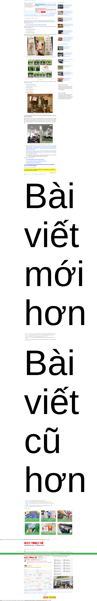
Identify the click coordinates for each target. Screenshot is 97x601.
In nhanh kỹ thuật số (32, 0)
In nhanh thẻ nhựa (46, 551)
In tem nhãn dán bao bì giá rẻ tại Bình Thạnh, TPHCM (36, 24)
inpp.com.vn (41, 593)
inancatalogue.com (34, 593)
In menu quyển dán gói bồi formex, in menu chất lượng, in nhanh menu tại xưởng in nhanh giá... (68, 38)
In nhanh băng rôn (61, 551)
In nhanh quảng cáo (38, 551)
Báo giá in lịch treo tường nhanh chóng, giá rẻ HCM (37, 336)
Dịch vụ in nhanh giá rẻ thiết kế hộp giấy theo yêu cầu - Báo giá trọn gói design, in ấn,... (42, 337)
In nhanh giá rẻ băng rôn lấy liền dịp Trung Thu (36, 500)
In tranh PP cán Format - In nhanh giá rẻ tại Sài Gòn (32, 533)
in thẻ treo (44, 174)
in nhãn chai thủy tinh (34, 174)
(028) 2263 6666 (43, 148)
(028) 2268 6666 (49, 148)
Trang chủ (26, 0)
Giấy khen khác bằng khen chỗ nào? (67, 47)
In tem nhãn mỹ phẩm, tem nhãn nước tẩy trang (35, 159)
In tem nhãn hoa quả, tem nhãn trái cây (33, 162)
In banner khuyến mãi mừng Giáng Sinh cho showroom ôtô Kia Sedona (68, 73)
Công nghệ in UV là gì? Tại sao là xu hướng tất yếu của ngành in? (68, 6)
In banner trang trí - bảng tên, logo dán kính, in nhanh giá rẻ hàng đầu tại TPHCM (41, 333)
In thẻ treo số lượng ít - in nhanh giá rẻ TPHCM (39, 15)
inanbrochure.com (27, 593)
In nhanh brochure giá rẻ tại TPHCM (34, 506)
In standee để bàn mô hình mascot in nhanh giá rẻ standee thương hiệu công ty (32, 520)
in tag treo (37, 34)
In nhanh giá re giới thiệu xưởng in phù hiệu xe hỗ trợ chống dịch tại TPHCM (65, 520)
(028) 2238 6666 (36, 148)
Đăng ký (45, 597)
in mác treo (28, 174)
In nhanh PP (68, 551)
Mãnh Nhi (29, 18)
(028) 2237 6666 (29, 148)
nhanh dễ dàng (65, 589)
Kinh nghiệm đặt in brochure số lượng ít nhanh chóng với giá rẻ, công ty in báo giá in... (42, 503)
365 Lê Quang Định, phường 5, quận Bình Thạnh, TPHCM (37, 562)
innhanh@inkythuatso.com (38, 152)
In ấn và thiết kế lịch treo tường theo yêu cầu (48, 533)
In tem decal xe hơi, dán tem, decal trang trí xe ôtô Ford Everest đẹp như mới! (68, 54)
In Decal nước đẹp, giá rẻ (68, 65)
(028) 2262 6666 (32, 149)
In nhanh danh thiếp (53, 551)
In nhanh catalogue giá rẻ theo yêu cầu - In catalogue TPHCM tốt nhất (39, 505)
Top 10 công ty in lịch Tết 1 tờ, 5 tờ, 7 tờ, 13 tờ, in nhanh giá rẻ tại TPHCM (68, 19)
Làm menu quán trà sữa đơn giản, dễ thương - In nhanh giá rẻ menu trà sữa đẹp (48, 520)
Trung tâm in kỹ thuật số (28, 589)
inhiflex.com (46, 593)
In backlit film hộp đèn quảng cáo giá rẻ (67, 79)
